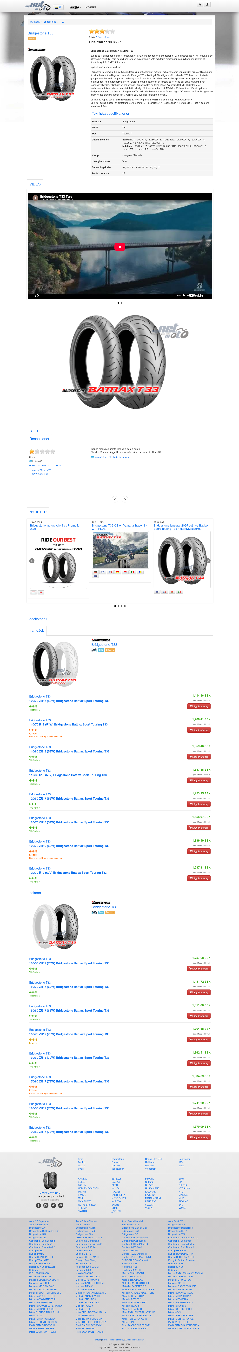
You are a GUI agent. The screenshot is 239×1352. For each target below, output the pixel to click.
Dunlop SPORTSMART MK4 (136, 1257)
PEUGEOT (150, 1201)
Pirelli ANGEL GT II (178, 1322)
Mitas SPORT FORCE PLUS (136, 1315)
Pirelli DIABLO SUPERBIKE (136, 1325)
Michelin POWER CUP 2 (41, 1302)
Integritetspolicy (117, 1339)
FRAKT (105, 1339)
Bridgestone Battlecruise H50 (44, 1231)
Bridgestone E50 (130, 1231)
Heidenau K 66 (176, 1266)
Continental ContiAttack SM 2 (183, 1237)
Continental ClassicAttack (135, 1237)
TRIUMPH (83, 1207)
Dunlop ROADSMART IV (180, 1253)
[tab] (35, 184)
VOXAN (182, 1207)
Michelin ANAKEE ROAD (180, 1292)
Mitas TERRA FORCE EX (42, 1318)
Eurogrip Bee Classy (86, 1260)
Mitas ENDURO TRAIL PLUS (44, 1312)
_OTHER (116, 1211)
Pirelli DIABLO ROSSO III (42, 1325)
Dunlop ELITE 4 (84, 1250)
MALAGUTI (184, 1194)
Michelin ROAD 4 (84, 1305)
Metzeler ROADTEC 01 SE (43, 1289)
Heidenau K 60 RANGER (42, 1266)
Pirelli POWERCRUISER (41, 1328)
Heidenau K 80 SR (131, 1270)
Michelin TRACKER (132, 1309)
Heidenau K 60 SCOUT (88, 1266)
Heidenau (150, 1162)
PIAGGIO (183, 1201)
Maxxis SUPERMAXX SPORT (44, 1279)
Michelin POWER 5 (131, 1299)
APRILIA (82, 1178)
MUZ (181, 1198)
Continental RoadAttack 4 (135, 1244)
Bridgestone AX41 (38, 1227)
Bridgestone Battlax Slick (134, 1227)
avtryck (98, 1339)
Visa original (100, 457)
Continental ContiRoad (87, 1240)
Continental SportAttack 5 (42, 1247)
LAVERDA (150, 1194)
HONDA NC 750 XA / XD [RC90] (45, 465)
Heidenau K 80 (83, 1270)
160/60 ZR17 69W (41, 473)
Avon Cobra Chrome (86, 1221)
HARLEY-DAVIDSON (88, 1188)
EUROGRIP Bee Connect (135, 1260)
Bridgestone (50, 21)
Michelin (149, 1165)
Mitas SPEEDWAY (85, 1315)
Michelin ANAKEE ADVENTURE (138, 1292)
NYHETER (91, 7)
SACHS (115, 1204)
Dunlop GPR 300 (177, 1250)
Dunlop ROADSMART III (134, 1253)
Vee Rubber (118, 1168)
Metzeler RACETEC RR (134, 1286)
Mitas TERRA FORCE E (180, 1315)
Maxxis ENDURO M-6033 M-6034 (185, 1273)
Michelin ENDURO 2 (86, 1299)
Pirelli (81, 1168)
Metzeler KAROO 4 (39, 1283)
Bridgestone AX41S (86, 1227)
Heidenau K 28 (83, 1263)
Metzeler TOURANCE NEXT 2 (91, 1292)
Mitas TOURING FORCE (180, 1318)
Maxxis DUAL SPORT (133, 1273)
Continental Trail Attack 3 (181, 1247)
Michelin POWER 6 (178, 1299)
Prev (31, 244)
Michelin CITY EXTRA (133, 1296)
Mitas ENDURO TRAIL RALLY (91, 1312)
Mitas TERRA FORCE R (134, 1318)
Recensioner (103, 37)
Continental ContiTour (40, 1244)
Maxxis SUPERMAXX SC (181, 1276)
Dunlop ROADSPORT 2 (41, 1257)
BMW (181, 1178)
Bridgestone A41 (130, 1224)
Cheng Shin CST (153, 1159)
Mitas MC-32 (174, 1312)
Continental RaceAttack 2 (89, 1244)
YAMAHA (82, 1211)
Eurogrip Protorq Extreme (181, 1260)
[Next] (37, 430)
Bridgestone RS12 (177, 1231)
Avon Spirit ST (175, 1221)
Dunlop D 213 (36, 1250)
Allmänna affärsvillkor (134, 1339)
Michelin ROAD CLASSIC (42, 1309)
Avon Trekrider (83, 1224)
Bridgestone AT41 (177, 1224)
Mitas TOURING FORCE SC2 (91, 1322)
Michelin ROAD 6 (177, 1305)
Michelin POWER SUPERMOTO (45, 1305)
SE (59, 7)
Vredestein (150, 1168)
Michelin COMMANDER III (42, 1299)
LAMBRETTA (118, 1194)
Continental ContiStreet (180, 1240)
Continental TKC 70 (86, 1247)
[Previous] (31, 430)
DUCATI (149, 1185)
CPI (180, 1181)
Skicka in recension (119, 457)
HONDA (116, 1188)
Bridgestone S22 (37, 1234)
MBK (80, 1198)
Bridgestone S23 (84, 1234)
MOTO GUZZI (119, 1198)
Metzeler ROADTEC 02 (87, 1289)
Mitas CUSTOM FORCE (180, 1309)
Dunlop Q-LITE (83, 1253)
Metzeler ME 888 (84, 1286)
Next (208, 244)
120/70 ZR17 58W (41, 470)
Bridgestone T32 (176, 1234)
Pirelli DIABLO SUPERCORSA (183, 1325)
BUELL (81, 1181)
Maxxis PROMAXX (131, 1276)
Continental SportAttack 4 (181, 1244)
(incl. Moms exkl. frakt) (202, 700)
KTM (181, 1191)
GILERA (183, 1185)
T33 (62, 21)
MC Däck (35, 21)
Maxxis (81, 1165)
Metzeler (116, 1165)
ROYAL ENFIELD (87, 1204)
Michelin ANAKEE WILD (88, 1296)
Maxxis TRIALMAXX (132, 1279)
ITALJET (116, 1191)
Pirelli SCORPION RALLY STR (183, 1328)
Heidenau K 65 (129, 1266)
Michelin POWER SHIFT (134, 1302)
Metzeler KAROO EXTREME (90, 1283)
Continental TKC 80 (132, 1247)
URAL (115, 1207)
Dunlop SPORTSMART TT (182, 1257)
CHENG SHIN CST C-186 (89, 1237)
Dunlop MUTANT (38, 1253)
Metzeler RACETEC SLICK (182, 1286)
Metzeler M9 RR (176, 1283)
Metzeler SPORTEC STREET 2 (45, 1292)
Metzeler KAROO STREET (135, 1283)
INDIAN (82, 1191)
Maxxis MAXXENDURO (88, 1276)
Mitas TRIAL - (129, 1322)
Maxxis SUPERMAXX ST (88, 1279)
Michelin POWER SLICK (180, 1302)
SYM (181, 1204)
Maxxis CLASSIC (84, 1273)
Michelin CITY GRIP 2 (179, 1296)
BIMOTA (149, 1178)
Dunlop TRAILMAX (39, 1260)
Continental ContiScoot (134, 1240)
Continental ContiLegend (42, 1240)
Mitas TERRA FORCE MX (89, 1318)
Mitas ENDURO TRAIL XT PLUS (138, 1312)
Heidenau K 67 (37, 1270)
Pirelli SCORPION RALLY (135, 1328)
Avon (80, 1159)
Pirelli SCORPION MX (87, 1328)
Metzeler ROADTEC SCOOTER (138, 1289)
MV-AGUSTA (84, 1201)
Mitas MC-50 (35, 1315)
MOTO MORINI (153, 1198)
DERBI (115, 1185)
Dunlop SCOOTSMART (88, 1257)
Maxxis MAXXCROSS (40, 1276)
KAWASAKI (150, 1191)
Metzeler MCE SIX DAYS (41, 1286)
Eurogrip (116, 1162)
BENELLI (116, 1178)
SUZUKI (149, 1204)
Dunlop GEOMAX (131, 1250)
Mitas (181, 1165)
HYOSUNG (184, 1188)
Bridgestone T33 (69, 698)
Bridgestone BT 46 (85, 1231)
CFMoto (149, 1181)
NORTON (116, 1201)
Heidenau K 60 (176, 1263)
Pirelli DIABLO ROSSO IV (88, 1325)
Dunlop (81, 1162)
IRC (181, 1162)
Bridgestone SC (130, 1234)
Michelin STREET (85, 1309)
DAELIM (82, 1185)
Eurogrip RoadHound (40, 1263)
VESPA (148, 1207)
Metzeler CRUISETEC (179, 1279)
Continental (184, 1159)
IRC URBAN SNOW (39, 1273)
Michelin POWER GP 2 (87, 1302)
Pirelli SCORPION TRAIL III (90, 1331)
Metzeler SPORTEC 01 (180, 1289)
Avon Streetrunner (38, 1224)
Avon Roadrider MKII (132, 1221)
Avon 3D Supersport (39, 1221)
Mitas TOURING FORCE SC (43, 1322)
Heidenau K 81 (176, 1270)
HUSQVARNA (152, 1188)
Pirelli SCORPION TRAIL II (43, 1331)
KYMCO (82, 1194)
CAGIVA (116, 1181)
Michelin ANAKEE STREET (43, 1296)
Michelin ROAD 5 (130, 1305)
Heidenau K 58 (129, 1263)
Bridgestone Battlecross (180, 1227)
